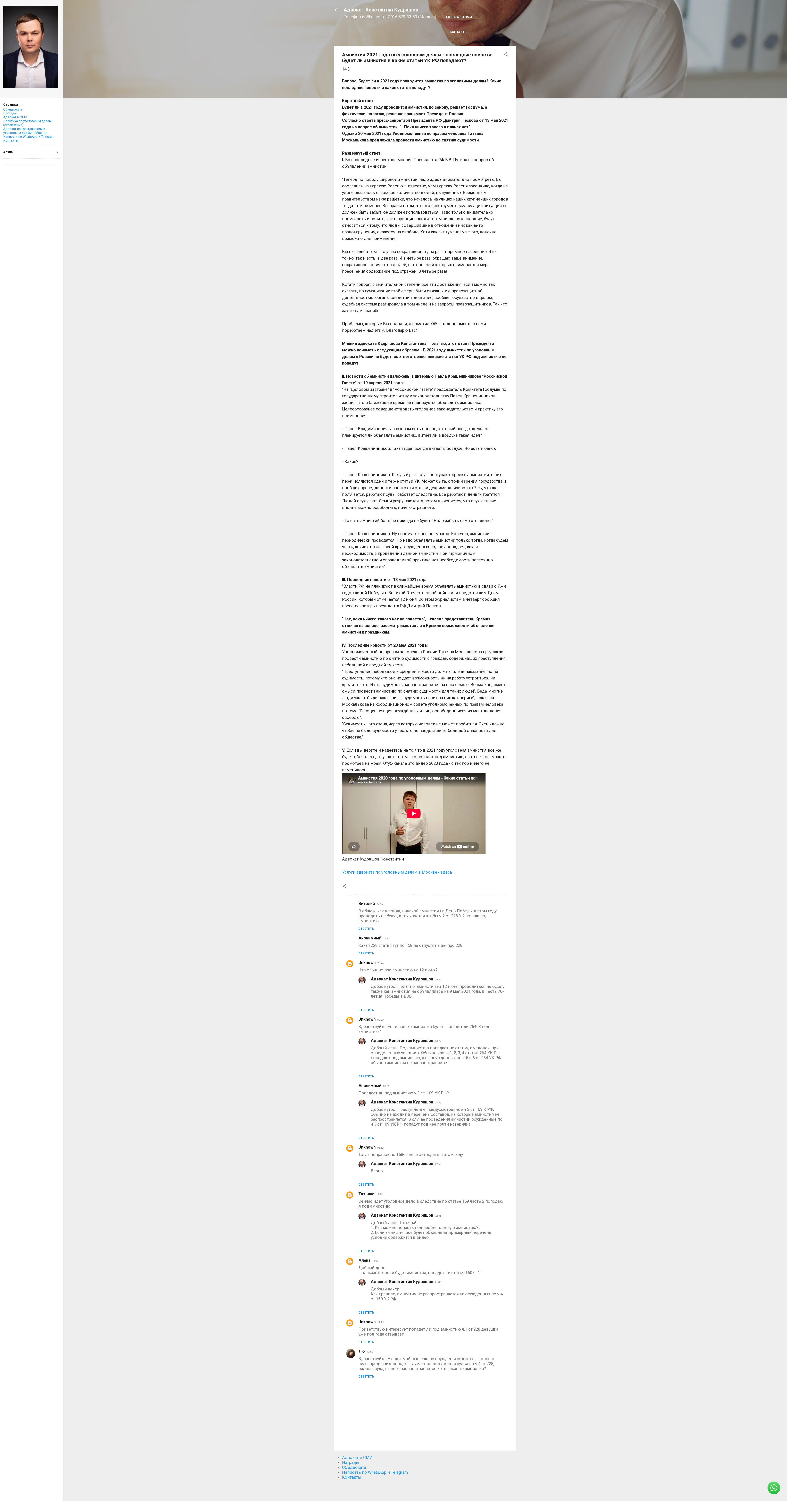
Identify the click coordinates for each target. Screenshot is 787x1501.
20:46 (380, 963)
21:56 (369, 1351)
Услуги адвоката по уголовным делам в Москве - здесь (397, 872)
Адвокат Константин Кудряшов (381, 10)
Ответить (366, 928)
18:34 (379, 1194)
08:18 (380, 1019)
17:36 (379, 904)
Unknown (367, 962)
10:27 (438, 1041)
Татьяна (366, 1193)
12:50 (438, 1164)
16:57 (375, 1260)
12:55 (438, 1215)
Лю (361, 1351)
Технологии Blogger (427, 1490)
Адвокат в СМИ (459, 17)
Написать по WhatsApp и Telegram (375, 1472)
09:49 (438, 979)
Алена (364, 1260)
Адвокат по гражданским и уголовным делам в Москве (25, 131)
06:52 (380, 1147)
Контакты (458, 32)
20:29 (386, 1086)
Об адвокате (354, 1467)
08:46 (438, 1102)
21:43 (438, 1282)
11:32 (386, 938)
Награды (350, 1462)
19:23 (380, 1322)
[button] (505, 55)
